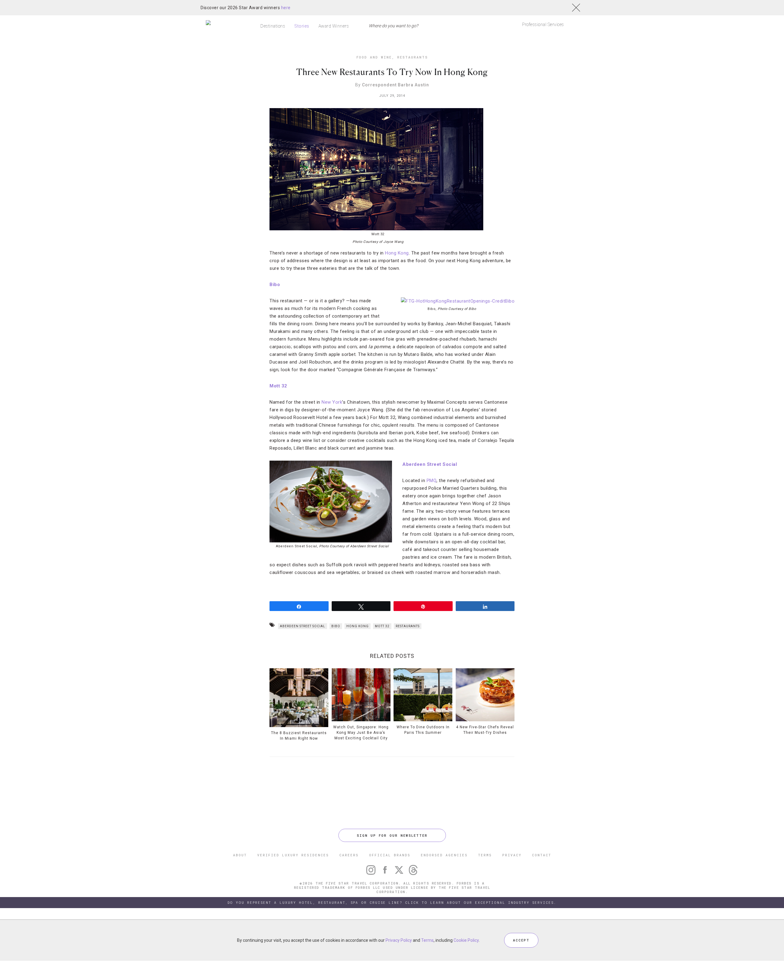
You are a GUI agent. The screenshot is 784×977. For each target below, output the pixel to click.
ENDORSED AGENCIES (444, 855)
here (286, 7)
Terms (427, 940)
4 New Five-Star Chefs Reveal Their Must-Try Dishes (485, 730)
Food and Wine (374, 57)
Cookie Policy (466, 940)
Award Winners (333, 26)
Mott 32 (278, 386)
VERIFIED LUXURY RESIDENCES (293, 855)
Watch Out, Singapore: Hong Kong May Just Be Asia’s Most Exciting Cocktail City (361, 732)
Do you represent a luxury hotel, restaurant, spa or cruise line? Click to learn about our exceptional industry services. (392, 902)
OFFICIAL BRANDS (389, 855)
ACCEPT (521, 940)
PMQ (432, 480)
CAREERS (349, 855)
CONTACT (541, 855)
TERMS (485, 855)
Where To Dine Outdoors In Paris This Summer (423, 730)
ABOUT (240, 855)
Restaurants (412, 57)
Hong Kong (397, 253)
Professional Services (543, 24)
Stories (301, 26)
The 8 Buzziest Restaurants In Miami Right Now (299, 736)
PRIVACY (512, 855)
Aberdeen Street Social (429, 464)
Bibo (275, 284)
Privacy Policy (399, 940)
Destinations (272, 26)
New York (332, 402)
